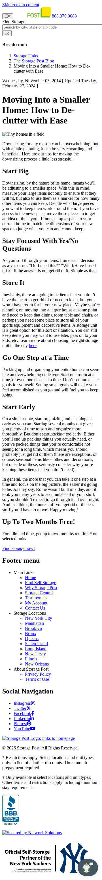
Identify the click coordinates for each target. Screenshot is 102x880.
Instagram (22, 703)
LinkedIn (22, 718)
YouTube (22, 728)
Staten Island (36, 643)
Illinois (31, 658)
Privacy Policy (38, 674)
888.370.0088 (64, 16)
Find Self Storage (40, 582)
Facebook (22, 713)
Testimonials (36, 597)
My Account (36, 603)
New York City (38, 618)
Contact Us (35, 608)
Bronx (30, 633)
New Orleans (37, 664)
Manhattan (34, 623)
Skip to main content (20, 4)
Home (30, 577)
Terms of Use (37, 679)
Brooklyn (33, 628)
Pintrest (20, 723)
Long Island (35, 648)
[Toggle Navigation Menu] (7, 16)
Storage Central (39, 592)
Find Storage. (14, 21)
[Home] (33, 16)
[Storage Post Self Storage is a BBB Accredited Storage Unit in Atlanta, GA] (10, 810)
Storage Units (26, 55)
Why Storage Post (41, 587)
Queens (32, 638)
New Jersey (35, 653)
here (33, 345)
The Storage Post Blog (34, 60)
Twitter (20, 708)
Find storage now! (18, 548)
